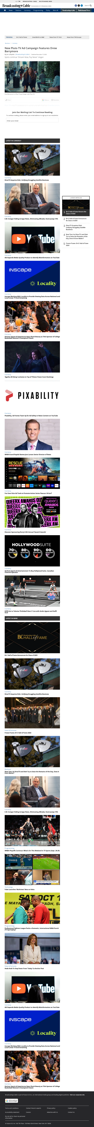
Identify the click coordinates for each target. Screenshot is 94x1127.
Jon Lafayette (10, 54)
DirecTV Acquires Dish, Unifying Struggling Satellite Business (75, 227)
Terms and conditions (12, 1108)
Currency (27, 10)
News (11, 10)
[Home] (4, 10)
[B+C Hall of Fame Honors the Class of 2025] (76, 208)
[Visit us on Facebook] (76, 5)
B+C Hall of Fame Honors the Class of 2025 (76, 212)
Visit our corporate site (77, 1095)
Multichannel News (45, 1)
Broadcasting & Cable (22, 54)
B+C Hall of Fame (21, 37)
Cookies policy (72, 1108)
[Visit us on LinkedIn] (82, 5)
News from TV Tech (56, 37)
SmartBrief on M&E (38, 37)
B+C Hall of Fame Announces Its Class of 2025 (76, 219)
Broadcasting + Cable (30, 1)
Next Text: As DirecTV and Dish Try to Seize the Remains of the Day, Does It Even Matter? (77, 236)
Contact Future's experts (33, 1108)
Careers (28, 1112)
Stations (18, 10)
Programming (38, 10)
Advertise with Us (52, 1112)
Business (7, 43)
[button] (88, 5)
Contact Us (71, 1112)
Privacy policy (51, 1108)
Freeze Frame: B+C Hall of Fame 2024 (77, 244)
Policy (48, 10)
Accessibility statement (12, 1112)
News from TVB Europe (74, 37)
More (55, 10)
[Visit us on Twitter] (79, 5)
